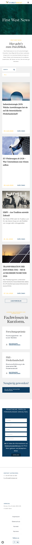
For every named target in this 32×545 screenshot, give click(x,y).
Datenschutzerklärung (13, 446)
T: (4, 475)
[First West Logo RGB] (14, 1)
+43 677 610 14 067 (11, 475)
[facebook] (14, 542)
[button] (2, 542)
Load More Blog (16, 301)
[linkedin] (17, 542)
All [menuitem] (5, 74)
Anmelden (16, 455)
